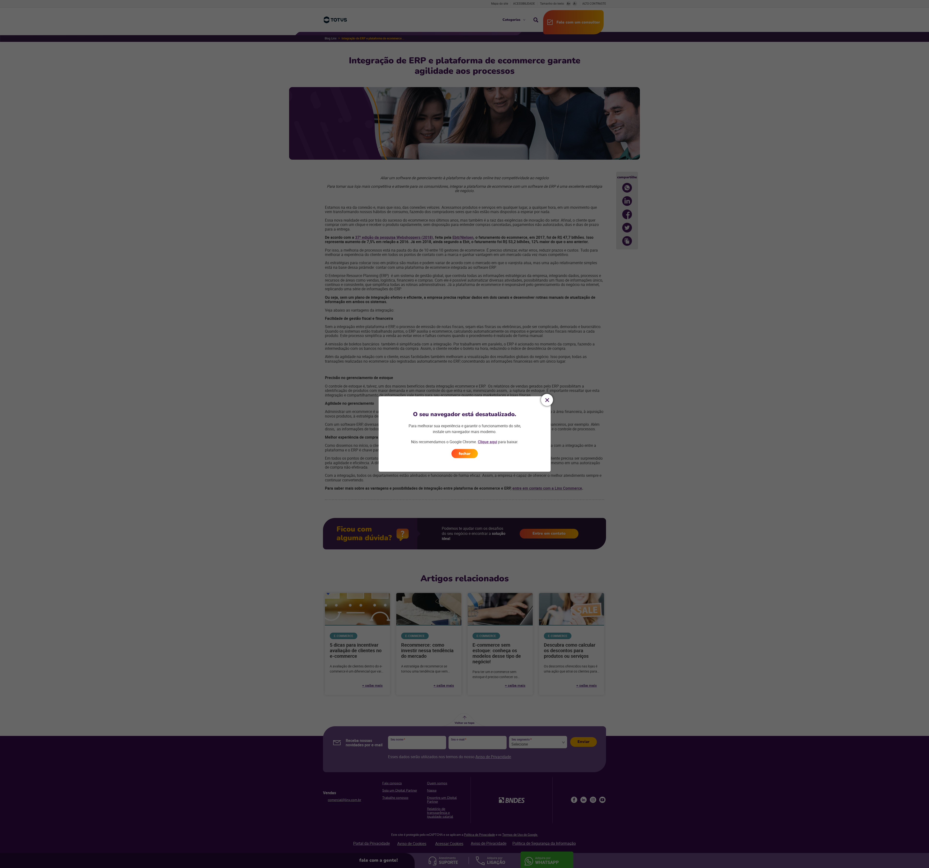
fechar (465, 453)
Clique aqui (487, 441)
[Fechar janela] (547, 400)
